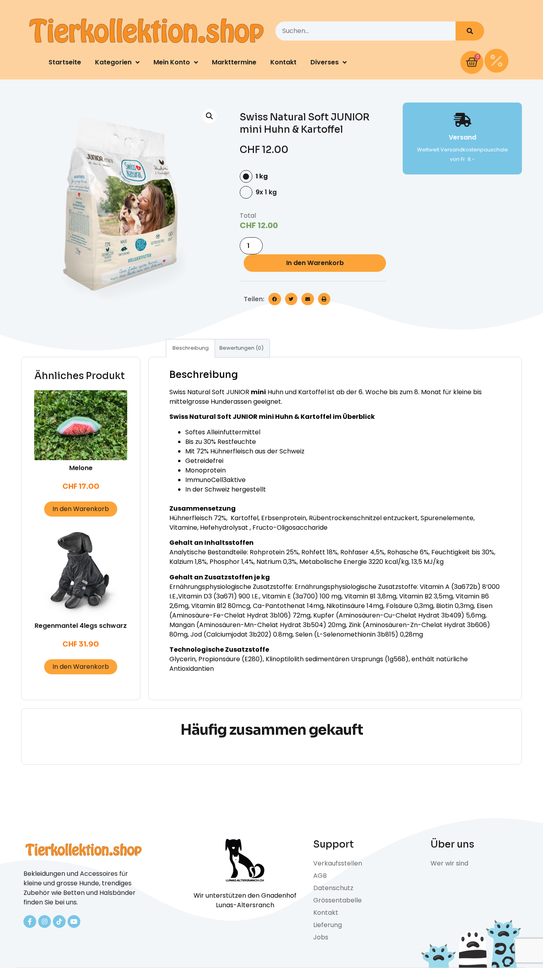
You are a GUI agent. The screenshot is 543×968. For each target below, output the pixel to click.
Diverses (324, 62)
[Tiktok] (59, 921)
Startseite (64, 62)
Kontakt (283, 62)
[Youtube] (74, 921)
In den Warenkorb (315, 262)
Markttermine (234, 62)
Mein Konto (171, 62)
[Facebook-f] (29, 921)
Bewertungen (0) (241, 348)
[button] (274, 299)
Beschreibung (191, 348)
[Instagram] (44, 921)
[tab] (190, 348)
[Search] (470, 31)
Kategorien (113, 62)
